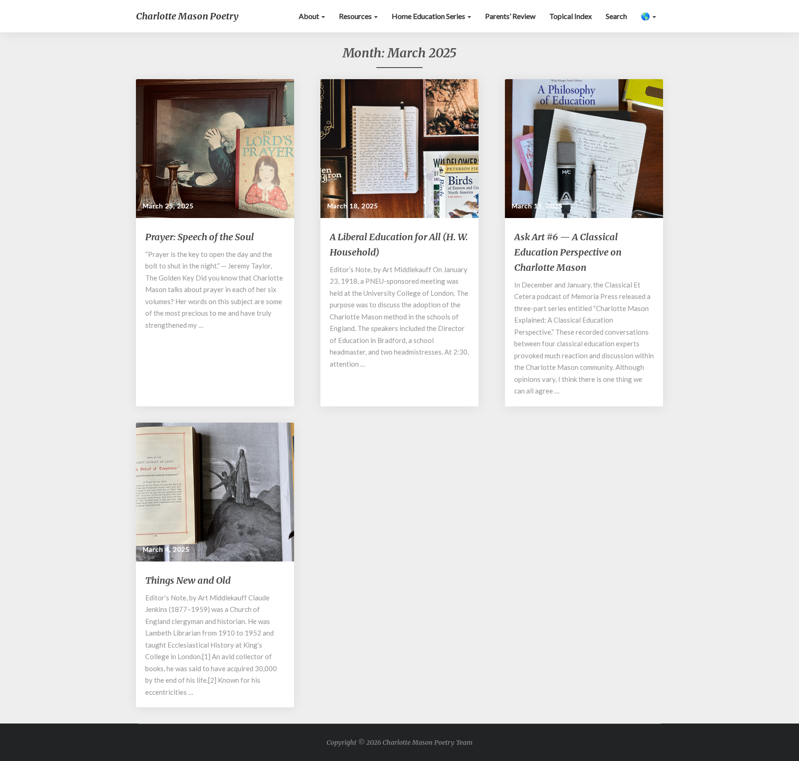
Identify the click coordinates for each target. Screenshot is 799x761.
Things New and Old (188, 580)
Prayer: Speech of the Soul (199, 237)
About (309, 16)
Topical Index (570, 16)
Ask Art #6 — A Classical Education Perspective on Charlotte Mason (567, 252)
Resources (356, 16)
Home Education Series (429, 16)
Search (616, 16)
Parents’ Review (510, 16)
